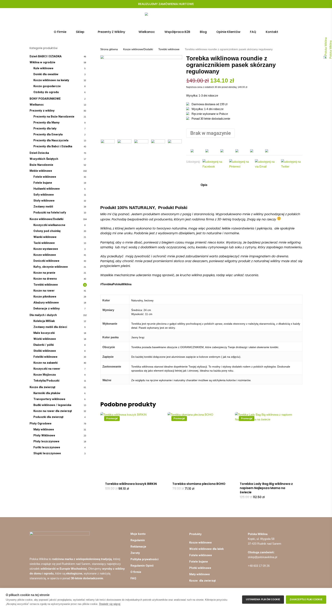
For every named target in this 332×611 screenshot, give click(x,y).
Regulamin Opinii (142, 565)
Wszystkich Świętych (44, 159)
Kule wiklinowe (43, 68)
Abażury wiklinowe (46, 302)
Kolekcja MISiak (44, 321)
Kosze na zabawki (45, 362)
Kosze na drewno (45, 278)
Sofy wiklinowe (43, 194)
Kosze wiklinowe (44, 255)
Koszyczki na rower (46, 368)
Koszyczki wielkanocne (49, 225)
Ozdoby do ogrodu (46, 92)
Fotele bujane (42, 182)
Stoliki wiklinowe (44, 351)
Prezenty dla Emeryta (48, 134)
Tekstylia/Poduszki (46, 380)
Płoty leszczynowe (46, 441)
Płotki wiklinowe (200, 568)
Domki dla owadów (45, 74)
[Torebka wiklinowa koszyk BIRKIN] (132, 444)
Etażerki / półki (43, 345)
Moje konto (138, 534)
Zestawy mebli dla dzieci (50, 327)
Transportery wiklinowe (49, 399)
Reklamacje (138, 546)
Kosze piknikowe (44, 296)
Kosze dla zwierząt (42, 387)
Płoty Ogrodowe (40, 423)
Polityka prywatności (144, 559)
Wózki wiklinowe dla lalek (206, 549)
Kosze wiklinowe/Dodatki (46, 219)
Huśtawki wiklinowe (46, 188)
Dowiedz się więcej (109, 604)
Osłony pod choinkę (47, 231)
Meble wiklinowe (41, 171)
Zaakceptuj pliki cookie (306, 599)
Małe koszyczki (44, 333)
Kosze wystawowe (45, 249)
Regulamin (137, 540)
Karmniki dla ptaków (46, 393)
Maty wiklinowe (43, 429)
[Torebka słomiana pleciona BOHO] (200, 444)
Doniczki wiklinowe (46, 261)
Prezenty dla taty (44, 128)
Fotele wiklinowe (44, 176)
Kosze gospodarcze (47, 86)
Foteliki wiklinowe (45, 356)
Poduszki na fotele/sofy (49, 212)
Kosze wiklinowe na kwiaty (51, 80)
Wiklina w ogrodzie (42, 62)
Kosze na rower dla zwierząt (52, 411)
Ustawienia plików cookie (263, 599)
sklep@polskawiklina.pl (262, 557)
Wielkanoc (37, 104)
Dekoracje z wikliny (46, 308)
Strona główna (109, 49)
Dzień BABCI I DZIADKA (46, 56)
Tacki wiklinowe (44, 243)
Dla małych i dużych (43, 315)
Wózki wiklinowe (44, 339)
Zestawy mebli (43, 206)
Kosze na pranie (44, 272)
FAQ (133, 578)
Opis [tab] (203, 185)
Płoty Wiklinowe (44, 435)
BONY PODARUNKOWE (45, 98)
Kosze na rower (44, 290)
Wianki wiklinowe (44, 237)
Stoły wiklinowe (44, 200)
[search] (280, 19)
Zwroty (135, 553)
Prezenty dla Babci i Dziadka (52, 146)
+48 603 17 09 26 (259, 565)
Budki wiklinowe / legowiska (52, 405)
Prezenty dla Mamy (46, 122)
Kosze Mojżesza (44, 374)
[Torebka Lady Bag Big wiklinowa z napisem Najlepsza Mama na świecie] (267, 444)
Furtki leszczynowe (46, 447)
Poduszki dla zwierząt (48, 417)
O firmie (135, 572)
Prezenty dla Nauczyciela (50, 140)
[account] (290, 19)
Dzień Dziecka (39, 153)
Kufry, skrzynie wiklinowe (50, 266)
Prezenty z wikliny (42, 110)
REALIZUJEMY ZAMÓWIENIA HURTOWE (166, 4)
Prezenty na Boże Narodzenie (53, 116)
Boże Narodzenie (41, 165)
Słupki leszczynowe (47, 453)
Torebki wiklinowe (45, 284)
